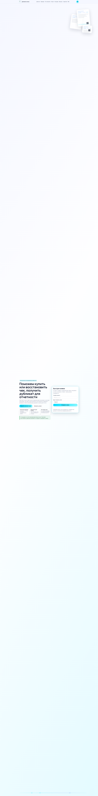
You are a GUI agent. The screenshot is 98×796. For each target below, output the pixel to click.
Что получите (47, 1)
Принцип (42, 1)
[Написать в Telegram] (77, 2)
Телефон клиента (56, 395)
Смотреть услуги (38, 406)
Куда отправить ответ (57, 399)
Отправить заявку (65, 404)
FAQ (68, 1)
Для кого (38, 1)
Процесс (61, 1)
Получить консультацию (26, 406)
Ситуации (56, 1)
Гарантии (65, 1)
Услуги (52, 1)
